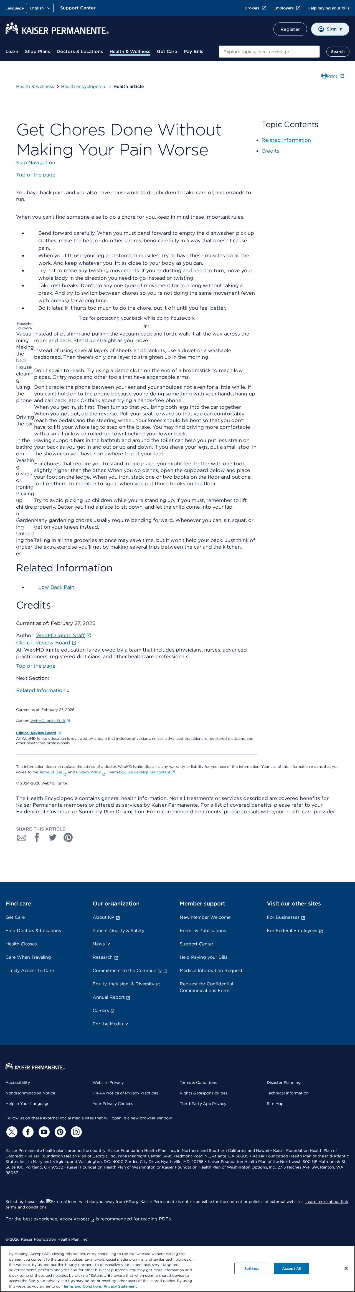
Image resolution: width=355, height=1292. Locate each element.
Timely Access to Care (30, 970)
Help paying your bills (328, 8)
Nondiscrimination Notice (30, 1093)
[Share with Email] (21, 837)
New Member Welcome (205, 917)
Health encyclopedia (83, 86)
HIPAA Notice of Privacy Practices (125, 1093)
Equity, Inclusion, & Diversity (123, 983)
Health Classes (21, 944)
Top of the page (35, 666)
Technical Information (288, 1093)
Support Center (78, 8)
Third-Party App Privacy (203, 1103)
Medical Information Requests (212, 970)
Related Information (40, 690)
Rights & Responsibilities (203, 1093)
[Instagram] (75, 1131)
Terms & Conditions (198, 1082)
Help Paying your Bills (203, 957)
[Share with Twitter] (52, 837)
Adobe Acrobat (74, 1219)
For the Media (108, 1023)
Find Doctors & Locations (33, 930)
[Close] (346, 1268)
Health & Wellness (130, 51)
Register (290, 29)
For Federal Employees (292, 930)
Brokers (252, 8)
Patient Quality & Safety (118, 930)
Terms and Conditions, (82, 1286)
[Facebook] (27, 1131)
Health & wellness (35, 86)
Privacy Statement (120, 1286)
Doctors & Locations (80, 51)
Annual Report (109, 997)
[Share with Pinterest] (68, 837)
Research (103, 957)
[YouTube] (43, 1131)
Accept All (291, 1268)
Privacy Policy (88, 772)
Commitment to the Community (127, 970)
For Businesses (283, 917)
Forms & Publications (203, 930)
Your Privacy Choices (113, 1103)
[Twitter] (11, 1131)
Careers (101, 1010)
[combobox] (269, 52)
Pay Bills (193, 51)
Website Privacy (108, 1082)
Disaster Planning (284, 1082)
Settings (251, 1268)
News (99, 944)
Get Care (167, 51)
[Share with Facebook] (37, 837)
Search (338, 51)
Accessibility (18, 1082)
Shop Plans (37, 51)
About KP (103, 917)
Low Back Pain (56, 587)
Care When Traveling (28, 957)
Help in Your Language (27, 1103)
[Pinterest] (59, 1131)
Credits (270, 151)
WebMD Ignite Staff (47, 721)
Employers (283, 8)
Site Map (275, 1103)
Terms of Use (50, 772)
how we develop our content (144, 772)
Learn (12, 51)
